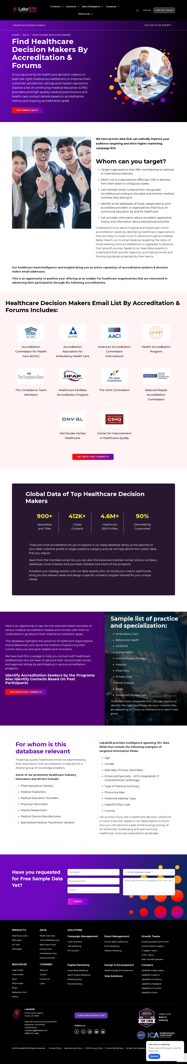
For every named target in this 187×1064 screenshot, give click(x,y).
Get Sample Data (27, 110)
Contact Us (45, 979)
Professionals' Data (48, 953)
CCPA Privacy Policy (94, 1048)
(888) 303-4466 (32, 1033)
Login (42, 983)
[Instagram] (103, 1031)
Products (56, 6)
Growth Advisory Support (153, 946)
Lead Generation (74, 942)
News (14, 979)
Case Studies (17, 970)
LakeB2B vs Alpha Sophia (153, 970)
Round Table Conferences (116, 942)
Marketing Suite (74, 979)
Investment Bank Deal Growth (155, 942)
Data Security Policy (73, 1048)
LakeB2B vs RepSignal (151, 984)
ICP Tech (16, 945)
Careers (43, 974)
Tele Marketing (74, 946)
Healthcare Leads (19, 936)
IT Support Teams (149, 951)
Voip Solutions (113, 976)
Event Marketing (111, 946)
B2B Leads (16, 940)
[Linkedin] (90, 1031)
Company (111, 6)
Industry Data (46, 949)
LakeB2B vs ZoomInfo (151, 988)
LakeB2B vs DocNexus (152, 979)
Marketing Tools (19, 992)
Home (15, 35)
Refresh (154, 1056)
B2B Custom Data (48, 945)
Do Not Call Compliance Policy (139, 1048)
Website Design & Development (118, 970)
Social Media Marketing (77, 970)
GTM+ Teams (148, 955)
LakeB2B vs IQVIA (149, 992)
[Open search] (137, 10)
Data (26, 35)
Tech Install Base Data (49, 940)
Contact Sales (164, 10)
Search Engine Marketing (78, 975)
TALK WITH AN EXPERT (158, 25)
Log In (146, 10)
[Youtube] (96, 1031)
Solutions (71, 6)
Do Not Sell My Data (114, 1048)
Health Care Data (47, 936)
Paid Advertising (74, 984)
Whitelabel (17, 949)
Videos (15, 997)
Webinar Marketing (113, 951)
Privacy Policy (55, 1048)
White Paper (17, 983)
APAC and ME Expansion (152, 959)
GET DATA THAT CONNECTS (93, 456)
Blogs (14, 988)
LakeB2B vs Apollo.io (151, 975)
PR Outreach (73, 951)
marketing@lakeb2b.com (36, 1030)
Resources (84, 14)
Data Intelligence (91, 6)
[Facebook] (77, 1031)
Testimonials (17, 974)
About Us (44, 970)
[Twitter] (83, 1031)
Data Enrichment (47, 958)
